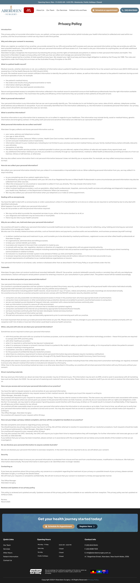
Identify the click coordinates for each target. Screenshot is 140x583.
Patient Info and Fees (78, 10)
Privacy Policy (93, 580)
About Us (40, 10)
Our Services (62, 10)
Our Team (50, 10)
